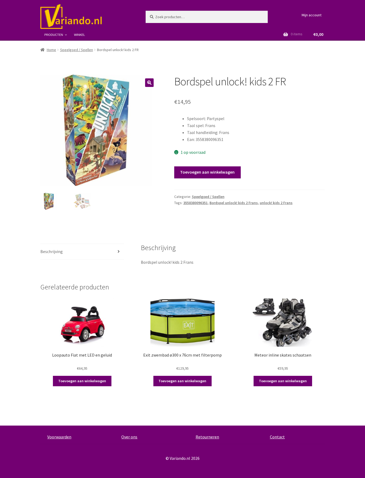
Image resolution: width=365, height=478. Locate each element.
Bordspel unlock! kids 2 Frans (233, 202)
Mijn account (311, 15)
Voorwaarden (59, 436)
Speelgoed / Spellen (76, 49)
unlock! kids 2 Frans (276, 202)
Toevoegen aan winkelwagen (207, 172)
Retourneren (207, 436)
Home (51, 49)
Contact (277, 436)
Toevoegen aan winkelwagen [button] (82, 380)
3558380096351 (195, 202)
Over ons (129, 436)
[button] (149, 82)
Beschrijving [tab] (51, 251)
